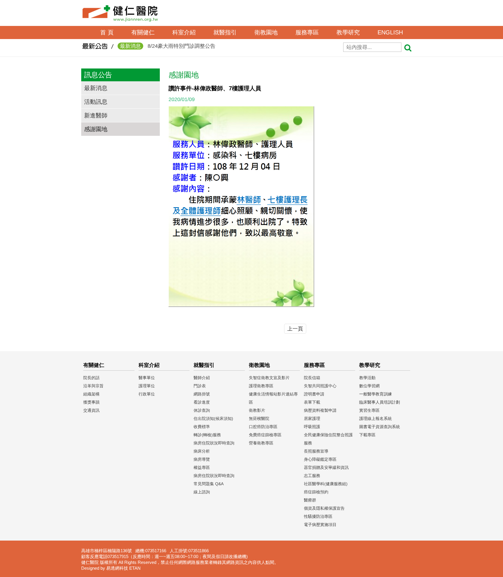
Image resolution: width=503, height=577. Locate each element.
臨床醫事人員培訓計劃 (379, 402)
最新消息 (95, 88)
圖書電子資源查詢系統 (379, 426)
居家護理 (312, 418)
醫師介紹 (202, 377)
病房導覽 (202, 459)
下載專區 (367, 434)
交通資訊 (91, 410)
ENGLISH (390, 32)
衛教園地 (266, 32)
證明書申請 (314, 394)
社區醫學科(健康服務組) (326, 483)
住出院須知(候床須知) (213, 418)
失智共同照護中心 (320, 386)
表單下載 (312, 402)
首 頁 (107, 32)
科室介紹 (184, 32)
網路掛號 (202, 394)
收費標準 (202, 426)
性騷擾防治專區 (318, 516)
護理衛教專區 (261, 386)
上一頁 (295, 329)
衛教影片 (257, 410)
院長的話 (91, 377)
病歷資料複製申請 (320, 410)
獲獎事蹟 (91, 402)
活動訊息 (95, 101)
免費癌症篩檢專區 (265, 434)
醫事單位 (147, 377)
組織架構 (91, 394)
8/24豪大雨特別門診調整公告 (167, 46)
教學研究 (348, 32)
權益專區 (202, 467)
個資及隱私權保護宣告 (324, 508)
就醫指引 (225, 32)
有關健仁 (143, 32)
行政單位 (147, 394)
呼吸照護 (312, 426)
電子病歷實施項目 (320, 524)
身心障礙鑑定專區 (320, 459)
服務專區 (307, 32)
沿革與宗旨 (93, 386)
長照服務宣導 (316, 451)
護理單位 (147, 386)
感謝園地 (95, 129)
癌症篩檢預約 (316, 492)
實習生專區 (369, 410)
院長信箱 (312, 377)
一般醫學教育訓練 (375, 394)
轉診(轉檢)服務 (207, 434)
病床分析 (202, 451)
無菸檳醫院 (259, 418)
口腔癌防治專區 (263, 426)
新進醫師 (95, 115)
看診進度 (202, 402)
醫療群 (310, 500)
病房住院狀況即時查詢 (214, 443)
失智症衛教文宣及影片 (269, 377)
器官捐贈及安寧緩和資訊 (326, 467)
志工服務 (312, 475)
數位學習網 (369, 386)
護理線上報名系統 (375, 418)
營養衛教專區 (261, 443)
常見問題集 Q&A (209, 483)
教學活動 (367, 377)
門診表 (200, 386)
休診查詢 (202, 410)
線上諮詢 (202, 492)
